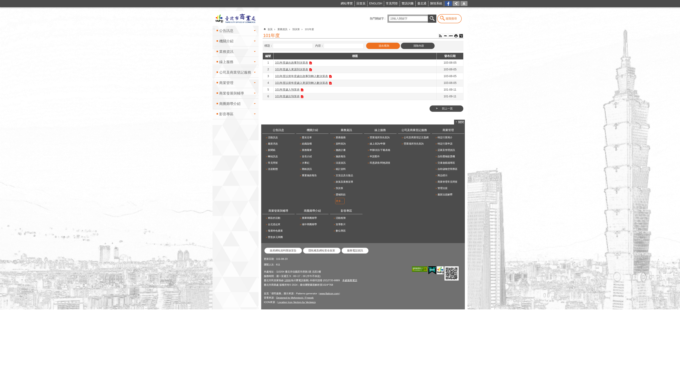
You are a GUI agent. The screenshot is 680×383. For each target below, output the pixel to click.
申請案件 (375, 156)
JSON (450, 36)
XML (445, 36)
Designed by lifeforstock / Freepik (295, 297)
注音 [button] (461, 36)
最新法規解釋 (445, 194)
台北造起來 (274, 224)
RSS (440, 36)
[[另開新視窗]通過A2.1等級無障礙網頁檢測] (419, 269)
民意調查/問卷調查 (380, 162)
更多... (339, 200)
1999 (287, 280)
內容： (319, 45)
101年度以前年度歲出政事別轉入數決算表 (301, 76)
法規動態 (273, 169)
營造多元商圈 (275, 237)
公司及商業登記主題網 (416, 137)
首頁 (270, 29)
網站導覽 (347, 3)
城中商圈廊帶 (309, 224)
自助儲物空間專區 (447, 169)
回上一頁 (447, 108)
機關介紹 (226, 41)
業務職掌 (307, 150)
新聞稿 (271, 150)
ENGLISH (375, 3)
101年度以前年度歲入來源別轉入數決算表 (301, 82)
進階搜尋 (451, 18)
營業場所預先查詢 (380, 137)
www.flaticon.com (329, 293)
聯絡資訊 (307, 169)
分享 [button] (456, 3)
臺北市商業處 (235, 18)
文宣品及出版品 (344, 175)
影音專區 (226, 114)
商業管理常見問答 (447, 181)
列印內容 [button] (456, 36)
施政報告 (341, 156)
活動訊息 (273, 137)
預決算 (296, 29)
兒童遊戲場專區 (446, 162)
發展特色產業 (275, 230)
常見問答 (392, 3)
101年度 (309, 29)
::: (213, 2)
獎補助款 (341, 194)
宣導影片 (341, 224)
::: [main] (264, 27)
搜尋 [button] (432, 19)
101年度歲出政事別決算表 (291, 62)
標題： (268, 45)
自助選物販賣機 (446, 156)
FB (450, 3)
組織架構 (307, 143)
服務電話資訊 (355, 250)
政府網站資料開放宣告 (283, 250)
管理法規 (442, 188)
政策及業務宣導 (344, 181)
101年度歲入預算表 (287, 89)
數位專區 (341, 230)
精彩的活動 (274, 218)
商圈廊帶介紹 (229, 104)
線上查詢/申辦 (377, 143)
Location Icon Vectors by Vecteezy (296, 302)
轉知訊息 (273, 156)
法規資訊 (341, 162)
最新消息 (273, 143)
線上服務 (226, 62)
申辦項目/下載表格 (380, 150)
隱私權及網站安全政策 (321, 250)
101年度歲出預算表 (287, 96)
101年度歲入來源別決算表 (291, 69)
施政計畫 (341, 150)
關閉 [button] (461, 122)
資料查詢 (341, 143)
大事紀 (305, 162)
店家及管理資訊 (446, 150)
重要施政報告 (309, 175)
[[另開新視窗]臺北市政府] (440, 270)
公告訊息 (226, 31)
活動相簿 (341, 218)
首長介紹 (307, 156)
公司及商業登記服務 (235, 72)
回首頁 (361, 3)
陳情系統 (436, 3)
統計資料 (341, 169)
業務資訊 (226, 52)
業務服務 (341, 137)
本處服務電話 (349, 280)
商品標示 (442, 175)
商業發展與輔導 (231, 93)
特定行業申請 (445, 143)
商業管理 (226, 83)
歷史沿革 (307, 137)
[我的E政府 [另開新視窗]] (432, 270)
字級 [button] (464, 3)
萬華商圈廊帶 (309, 218)
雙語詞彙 (408, 3)
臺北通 (421, 3)
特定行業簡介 (445, 137)
